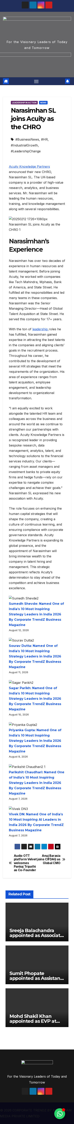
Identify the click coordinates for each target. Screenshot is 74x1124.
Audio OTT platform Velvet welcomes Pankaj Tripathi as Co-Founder (25, 863)
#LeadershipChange (26, 151)
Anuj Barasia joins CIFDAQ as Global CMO (48, 859)
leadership (40, 329)
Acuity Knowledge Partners (29, 166)
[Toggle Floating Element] (59, 1113)
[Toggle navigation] (36, 81)
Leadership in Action (24, 102)
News (43, 102)
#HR (44, 139)
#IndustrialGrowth (24, 145)
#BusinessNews (27, 139)
